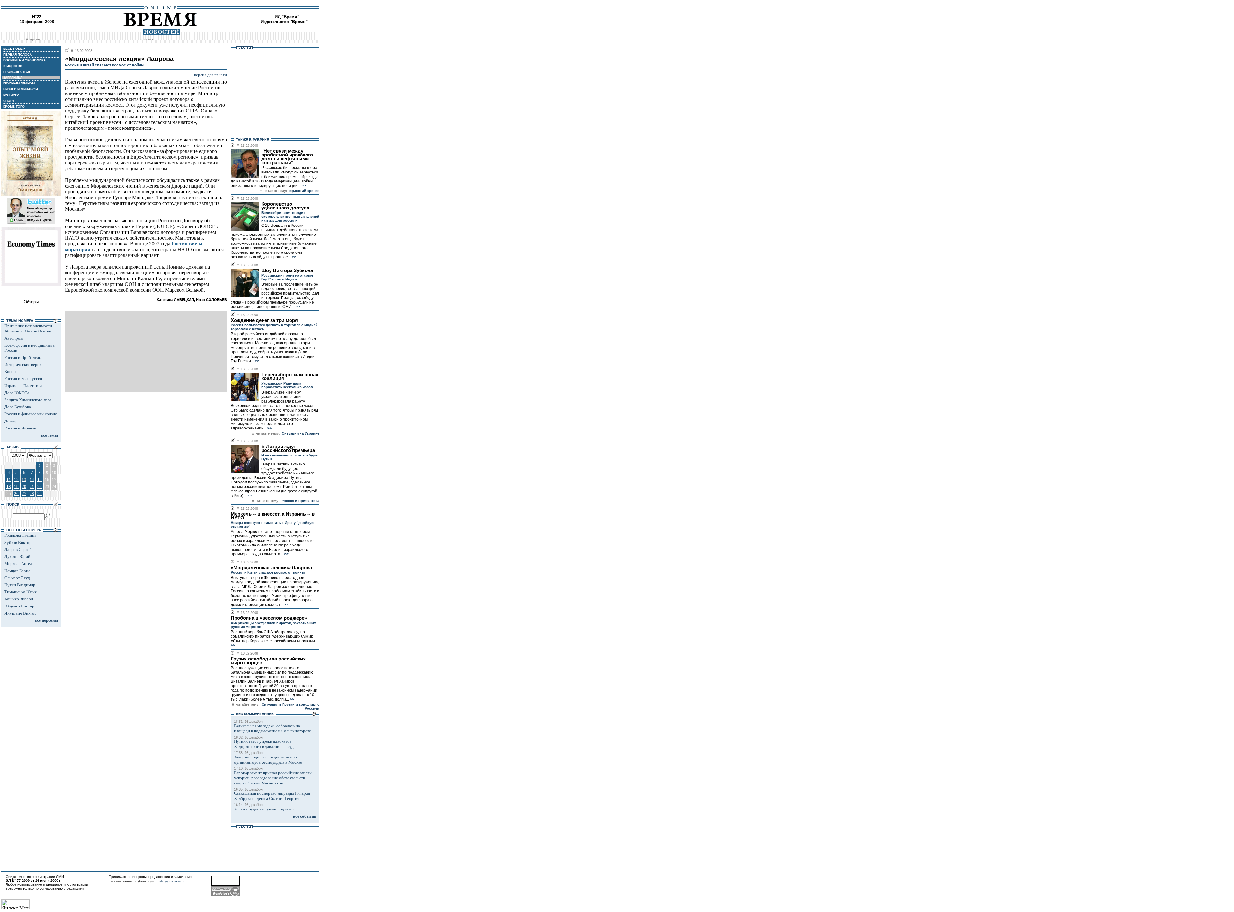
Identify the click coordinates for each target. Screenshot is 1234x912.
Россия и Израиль (20, 428)
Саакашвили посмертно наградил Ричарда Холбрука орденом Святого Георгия (272, 796)
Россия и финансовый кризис (30, 414)
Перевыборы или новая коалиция (289, 376)
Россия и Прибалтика (23, 357)
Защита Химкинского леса (27, 399)
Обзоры (31, 301)
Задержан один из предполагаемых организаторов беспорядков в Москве (268, 760)
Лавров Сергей (17, 549)
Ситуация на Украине (300, 433)
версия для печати (210, 74)
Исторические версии (24, 364)
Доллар (11, 421)
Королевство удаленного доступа (285, 205)
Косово (11, 371)
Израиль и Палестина (23, 385)
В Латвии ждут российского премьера (288, 448)
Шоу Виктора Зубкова (287, 270)
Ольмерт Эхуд (17, 577)
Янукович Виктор (20, 613)
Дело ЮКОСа (16, 392)
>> (303, 185)
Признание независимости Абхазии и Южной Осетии (28, 328)
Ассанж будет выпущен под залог (264, 809)
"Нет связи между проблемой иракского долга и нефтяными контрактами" (287, 156)
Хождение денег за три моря (264, 320)
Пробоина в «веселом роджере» (269, 618)
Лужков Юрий (17, 556)
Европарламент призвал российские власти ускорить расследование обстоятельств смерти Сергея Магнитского (273, 777)
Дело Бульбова (17, 406)
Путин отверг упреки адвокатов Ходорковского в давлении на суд (264, 744)
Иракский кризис (304, 191)
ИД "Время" (287, 16)
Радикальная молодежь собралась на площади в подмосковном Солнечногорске (272, 728)
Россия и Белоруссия (23, 378)
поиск (149, 39)
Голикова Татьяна (20, 535)
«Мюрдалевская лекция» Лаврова (271, 567)
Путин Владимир (19, 584)
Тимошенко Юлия (20, 591)
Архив (35, 39)
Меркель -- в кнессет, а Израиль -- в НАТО (273, 515)
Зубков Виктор (17, 542)
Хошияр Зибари (18, 599)
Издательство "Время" (284, 21)
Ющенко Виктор (19, 606)
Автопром (13, 338)
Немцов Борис (17, 570)
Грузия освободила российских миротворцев (268, 660)
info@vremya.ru (171, 881)
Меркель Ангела (19, 563)
